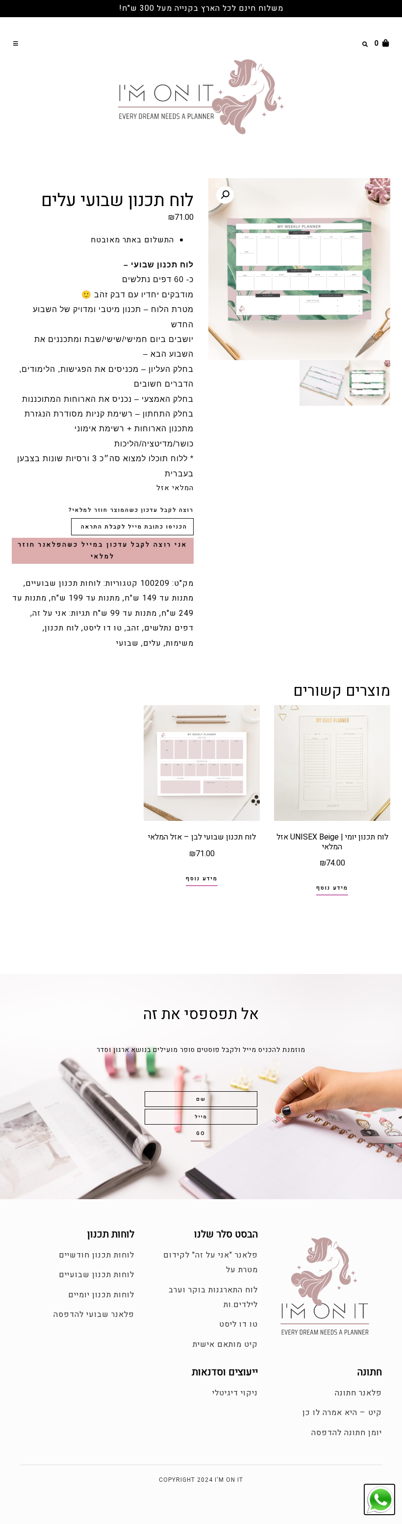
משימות (180, 643)
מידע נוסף (332, 888)
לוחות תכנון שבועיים (63, 583)
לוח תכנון (62, 628)
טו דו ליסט (102, 628)
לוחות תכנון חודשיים (96, 1255)
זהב (133, 628)
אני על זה (49, 613)
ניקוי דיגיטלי (235, 1393)
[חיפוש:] (343, 43)
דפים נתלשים (169, 628)
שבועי (127, 643)
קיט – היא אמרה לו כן (342, 1413)
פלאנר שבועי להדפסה (93, 1314)
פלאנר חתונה (358, 1393)
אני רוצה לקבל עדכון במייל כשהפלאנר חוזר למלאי (102, 550)
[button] (16, 43)
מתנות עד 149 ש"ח (159, 598)
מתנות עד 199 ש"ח (85, 598)
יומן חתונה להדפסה (346, 1433)
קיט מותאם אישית (225, 1344)
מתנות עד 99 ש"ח (125, 613)
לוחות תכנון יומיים (101, 1295)
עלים (152, 643)
